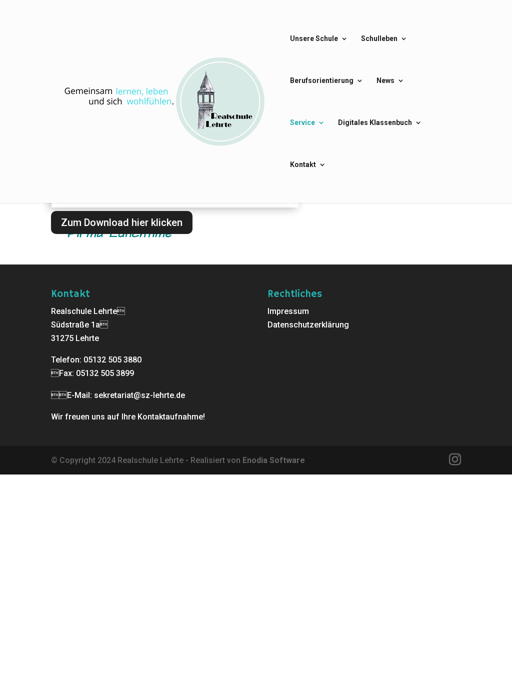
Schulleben (379, 38)
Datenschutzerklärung (308, 325)
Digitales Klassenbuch (375, 122)
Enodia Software (273, 460)
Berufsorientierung (322, 80)
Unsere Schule (314, 38)
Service (302, 122)
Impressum (288, 311)
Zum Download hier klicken (121, 222)
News (385, 80)
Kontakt (303, 164)
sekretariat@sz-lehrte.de (139, 395)
